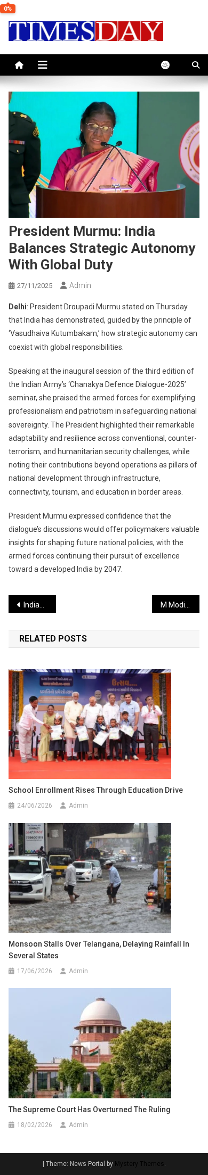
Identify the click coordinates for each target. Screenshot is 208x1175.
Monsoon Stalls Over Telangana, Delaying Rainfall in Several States (99, 950)
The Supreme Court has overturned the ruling (90, 1109)
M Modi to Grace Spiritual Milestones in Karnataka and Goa (180, 605)
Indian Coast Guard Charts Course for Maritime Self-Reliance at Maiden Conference (40, 605)
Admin (80, 285)
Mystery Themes (139, 1164)
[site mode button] (170, 65)
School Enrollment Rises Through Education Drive (96, 790)
